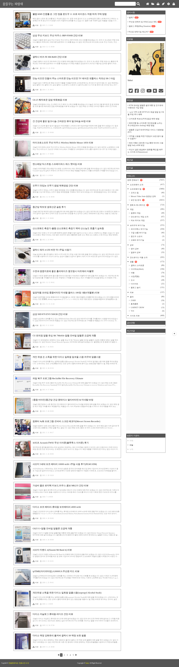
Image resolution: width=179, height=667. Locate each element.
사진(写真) (147, 276)
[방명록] (158, 4)
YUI (147, 311)
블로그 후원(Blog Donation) (142, 26)
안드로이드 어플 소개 (146, 257)
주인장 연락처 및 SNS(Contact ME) (145, 22)
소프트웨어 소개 (146, 184)
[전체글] (152, 4)
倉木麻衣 (147, 304)
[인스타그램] (143, 91)
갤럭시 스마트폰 (147, 265)
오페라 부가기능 (147, 240)
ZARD (147, 300)
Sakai (87, 663)
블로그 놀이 (147, 287)
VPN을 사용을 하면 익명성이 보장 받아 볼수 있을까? (145, 137)
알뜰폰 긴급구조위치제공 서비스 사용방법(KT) (146, 131)
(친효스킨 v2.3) (24, 663)
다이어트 (147, 284)
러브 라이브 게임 (147, 220)
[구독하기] (174, 334)
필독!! (133, 18)
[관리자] (168, 4)
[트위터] (131, 91)
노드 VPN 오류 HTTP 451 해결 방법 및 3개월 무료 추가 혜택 (146, 113)
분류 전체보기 (145, 180)
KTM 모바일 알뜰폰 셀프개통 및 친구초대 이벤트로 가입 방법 (145, 106)
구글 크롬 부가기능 (147, 233)
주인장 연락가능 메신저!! (140, 32)
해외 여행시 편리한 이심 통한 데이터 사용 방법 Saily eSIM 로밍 (145, 144)
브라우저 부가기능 (146, 225)
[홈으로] (147, 4)
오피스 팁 (147, 193)
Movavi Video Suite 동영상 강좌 (147, 196)
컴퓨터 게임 (147, 213)
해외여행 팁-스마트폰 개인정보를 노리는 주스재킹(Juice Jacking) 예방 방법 (145, 124)
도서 (147, 280)
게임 (146, 209)
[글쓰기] (163, 4)
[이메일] (161, 91)
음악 (146, 297)
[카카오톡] (155, 91)
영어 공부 (147, 249)
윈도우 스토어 (147, 236)
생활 (146, 262)
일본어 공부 (147, 252)
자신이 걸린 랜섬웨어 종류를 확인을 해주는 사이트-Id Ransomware (145, 151)
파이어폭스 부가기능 (147, 229)
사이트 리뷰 (146, 316)
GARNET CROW (147, 307)
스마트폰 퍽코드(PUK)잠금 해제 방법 (144, 119)
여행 (147, 273)
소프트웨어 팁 (146, 189)
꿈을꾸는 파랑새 (13, 4)
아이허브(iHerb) (147, 269)
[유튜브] (149, 91)
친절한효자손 (13, 663)
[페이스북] (137, 91)
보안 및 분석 (147, 200)
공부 (146, 245)
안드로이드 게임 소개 (147, 217)
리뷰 (36, 25)
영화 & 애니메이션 (146, 205)
